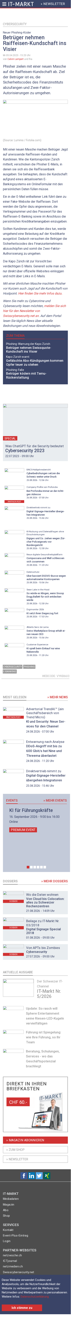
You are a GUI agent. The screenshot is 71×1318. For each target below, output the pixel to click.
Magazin (8, 1204)
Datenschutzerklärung (35, 1296)
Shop (6, 1215)
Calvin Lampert (15, 59)
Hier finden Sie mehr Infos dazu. (40, 293)
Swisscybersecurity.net (18, 1272)
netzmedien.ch (13, 1266)
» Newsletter (17, 1159)
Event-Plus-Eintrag (15, 1235)
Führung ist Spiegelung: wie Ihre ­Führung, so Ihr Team (43, 1037)
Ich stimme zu (22, 1308)
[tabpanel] (36, 820)
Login (6, 1241)
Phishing (29, 666)
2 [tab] (31, 867)
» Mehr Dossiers (54, 881)
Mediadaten (11, 1199)
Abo (5, 1210)
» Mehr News (57, 697)
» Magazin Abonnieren (25, 1140)
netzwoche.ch (12, 1255)
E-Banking (9, 671)
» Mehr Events (55, 800)
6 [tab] (44, 867)
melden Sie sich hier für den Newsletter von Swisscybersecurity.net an (34, 311)
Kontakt (8, 1230)
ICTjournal (10, 1261)
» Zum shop (15, 1150)
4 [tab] (38, 867)
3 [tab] (34, 867)
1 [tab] (28, 867)
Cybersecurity (15, 24)
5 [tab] (41, 867)
